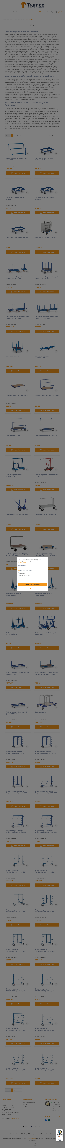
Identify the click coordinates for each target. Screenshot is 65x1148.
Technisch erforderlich (26, 570)
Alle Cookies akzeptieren (33, 584)
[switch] (59, 1140)
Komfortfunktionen (25, 575)
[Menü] (62, 1130)
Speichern (32, 588)
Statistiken (23, 573)
